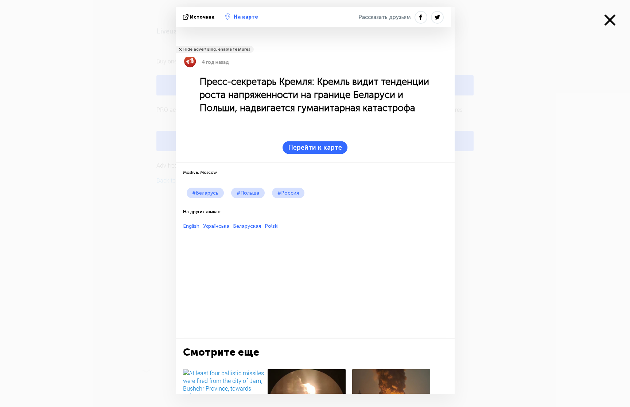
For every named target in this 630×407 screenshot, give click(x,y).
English (191, 226)
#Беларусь (205, 193)
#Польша (248, 193)
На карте (246, 17)
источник (202, 17)
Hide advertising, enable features (216, 49)
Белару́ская (247, 226)
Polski (272, 226)
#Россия (288, 193)
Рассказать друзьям (384, 17)
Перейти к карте (315, 148)
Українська (216, 226)
